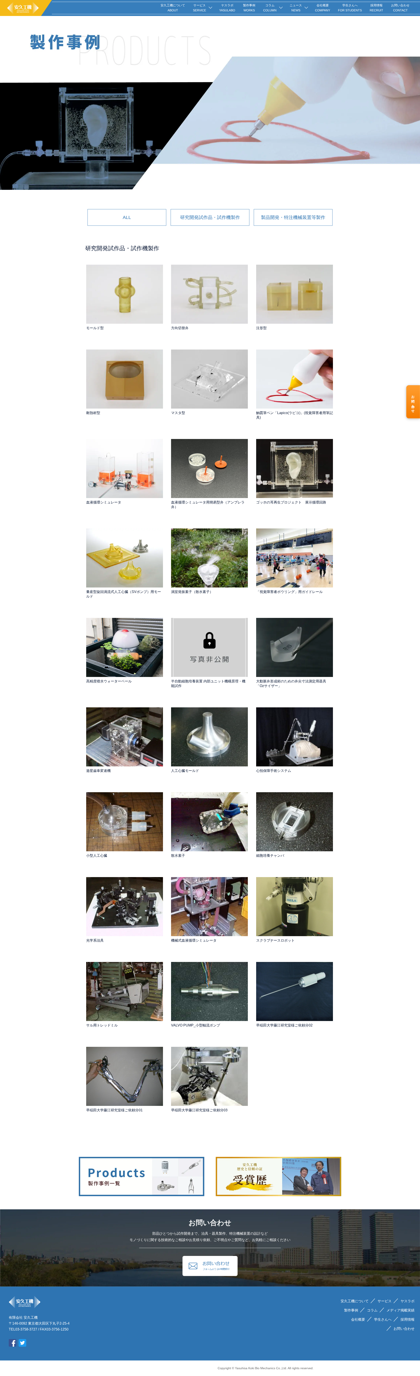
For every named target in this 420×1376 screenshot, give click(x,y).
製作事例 (351, 1310)
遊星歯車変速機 (98, 771)
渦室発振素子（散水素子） (192, 592)
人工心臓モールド (185, 771)
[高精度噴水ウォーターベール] (124, 647)
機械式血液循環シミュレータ (194, 940)
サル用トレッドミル (102, 1025)
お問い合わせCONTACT (400, 7)
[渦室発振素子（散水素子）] (209, 557)
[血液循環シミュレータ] (124, 468)
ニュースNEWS (296, 7)
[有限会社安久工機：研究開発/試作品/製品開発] (26, 8)
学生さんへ (383, 1319)
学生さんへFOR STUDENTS (350, 7)
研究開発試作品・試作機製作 (210, 217)
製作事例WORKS (249, 7)
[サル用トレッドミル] (124, 991)
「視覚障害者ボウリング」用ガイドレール (289, 592)
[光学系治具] (124, 906)
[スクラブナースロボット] (294, 906)
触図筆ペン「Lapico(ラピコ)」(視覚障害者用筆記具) (294, 415)
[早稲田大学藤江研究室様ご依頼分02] (294, 991)
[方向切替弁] (209, 294)
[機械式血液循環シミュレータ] (209, 906)
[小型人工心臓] (124, 821)
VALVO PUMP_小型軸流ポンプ (195, 1025)
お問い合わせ (413, 402)
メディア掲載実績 (401, 1310)
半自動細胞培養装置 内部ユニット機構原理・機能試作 (208, 683)
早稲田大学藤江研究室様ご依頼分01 (114, 1110)
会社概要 (358, 1319)
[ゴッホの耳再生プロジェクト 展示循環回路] (294, 468)
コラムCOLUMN (269, 7)
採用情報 (408, 1319)
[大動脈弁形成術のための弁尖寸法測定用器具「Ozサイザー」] (294, 647)
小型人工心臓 (96, 855)
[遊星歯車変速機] (124, 736)
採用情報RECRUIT (376, 7)
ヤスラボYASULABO (227, 7)
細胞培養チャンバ (270, 855)
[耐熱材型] (124, 379)
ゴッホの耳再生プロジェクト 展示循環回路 (291, 502)
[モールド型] (124, 294)
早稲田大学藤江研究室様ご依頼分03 (199, 1110)
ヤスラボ (408, 1301)
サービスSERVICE (199, 7)
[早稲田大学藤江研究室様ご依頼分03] (209, 1076)
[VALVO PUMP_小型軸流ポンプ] (209, 991)
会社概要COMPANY (322, 7)
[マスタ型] (209, 379)
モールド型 (95, 328)
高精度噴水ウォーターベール (109, 681)
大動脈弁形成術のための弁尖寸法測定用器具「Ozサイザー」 (291, 683)
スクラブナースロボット (275, 940)
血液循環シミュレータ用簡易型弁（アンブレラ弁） (208, 504)
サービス (385, 1301)
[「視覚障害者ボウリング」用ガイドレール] (294, 557)
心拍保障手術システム (273, 771)
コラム (372, 1310)
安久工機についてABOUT (173, 7)
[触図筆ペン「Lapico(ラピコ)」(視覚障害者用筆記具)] (294, 379)
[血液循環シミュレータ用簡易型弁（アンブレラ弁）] (209, 468)
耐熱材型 (93, 413)
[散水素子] (209, 821)
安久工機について (355, 1301)
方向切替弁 (180, 328)
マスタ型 (178, 413)
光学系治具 (95, 940)
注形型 (261, 328)
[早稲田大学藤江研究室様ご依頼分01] (124, 1076)
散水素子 (178, 855)
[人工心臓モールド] (209, 736)
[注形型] (294, 294)
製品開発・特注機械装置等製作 (293, 217)
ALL (127, 217)
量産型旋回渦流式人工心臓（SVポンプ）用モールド (123, 594)
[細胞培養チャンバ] (294, 821)
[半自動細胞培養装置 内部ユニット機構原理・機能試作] (209, 647)
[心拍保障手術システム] (294, 736)
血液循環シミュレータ (103, 502)
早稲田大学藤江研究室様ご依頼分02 (284, 1025)
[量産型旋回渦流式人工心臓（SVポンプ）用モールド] (124, 557)
